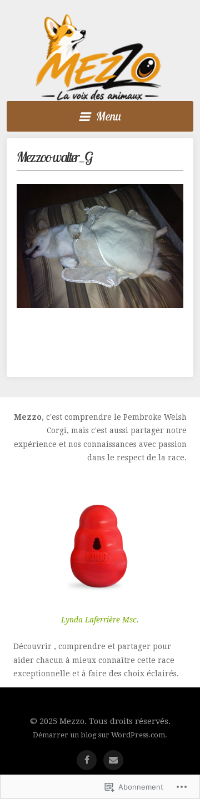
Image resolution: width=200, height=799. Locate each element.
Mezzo (98, 57)
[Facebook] (87, 760)
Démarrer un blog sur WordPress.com (99, 735)
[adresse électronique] (113, 760)
